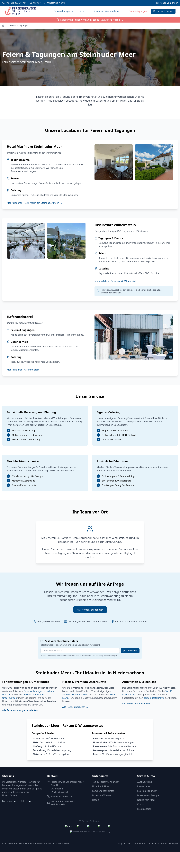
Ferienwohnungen (62, 11)
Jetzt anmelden (130, 650)
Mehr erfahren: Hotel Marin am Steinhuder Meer (34, 202)
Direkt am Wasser (101, 795)
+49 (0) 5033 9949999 (49, 621)
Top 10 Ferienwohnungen (105, 781)
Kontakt (141, 804)
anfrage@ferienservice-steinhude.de (87, 621)
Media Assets (144, 808)
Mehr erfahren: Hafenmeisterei (25, 369)
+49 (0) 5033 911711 (61, 796)
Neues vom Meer (146, 799)
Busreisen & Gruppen (148, 795)
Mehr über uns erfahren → (16, 801)
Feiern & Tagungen (138, 11)
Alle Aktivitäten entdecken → (137, 703)
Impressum (124, 843)
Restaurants (143, 786)
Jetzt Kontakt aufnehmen (90, 609)
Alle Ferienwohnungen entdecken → (21, 710)
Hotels (82, 11)
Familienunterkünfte (103, 790)
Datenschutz (139, 843)
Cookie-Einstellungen (166, 843)
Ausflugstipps (144, 781)
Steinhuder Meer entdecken (107, 11)
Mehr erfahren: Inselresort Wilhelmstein (117, 281)
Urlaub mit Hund (101, 786)
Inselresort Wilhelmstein (75, 694)
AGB (150, 843)
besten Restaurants (154, 697)
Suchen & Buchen (164, 11)
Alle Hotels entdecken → (75, 706)
